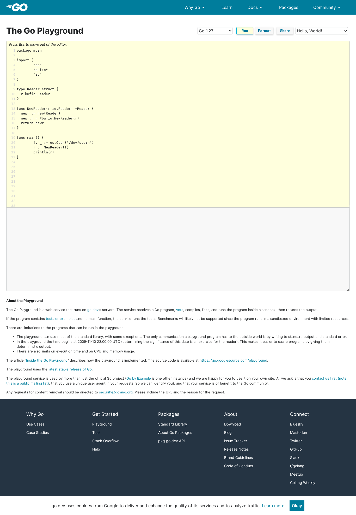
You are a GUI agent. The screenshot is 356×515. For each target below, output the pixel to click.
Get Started (105, 414)
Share (285, 31)
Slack (294, 457)
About (230, 414)
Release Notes (236, 449)
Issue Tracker (235, 441)
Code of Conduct (238, 466)
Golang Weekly (302, 482)
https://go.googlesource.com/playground (233, 360)
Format (264, 31)
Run (245, 31)
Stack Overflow (105, 441)
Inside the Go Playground (46, 360)
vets (179, 310)
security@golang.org (116, 392)
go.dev (93, 310)
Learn (227, 7)
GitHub (296, 449)
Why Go (195, 7)
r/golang (297, 466)
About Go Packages (175, 432)
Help (96, 449)
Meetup (296, 474)
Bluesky (296, 424)
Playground (102, 424)
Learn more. (273, 505)
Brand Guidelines (238, 457)
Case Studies (37, 432)
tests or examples (60, 318)
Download (232, 424)
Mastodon (298, 432)
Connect (299, 414)
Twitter (296, 441)
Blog (228, 432)
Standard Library (172, 424)
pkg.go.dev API (171, 441)
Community (327, 7)
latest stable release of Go (70, 369)
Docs (256, 7)
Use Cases (35, 424)
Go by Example (138, 378)
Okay (297, 505)
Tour (96, 432)
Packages (288, 7)
